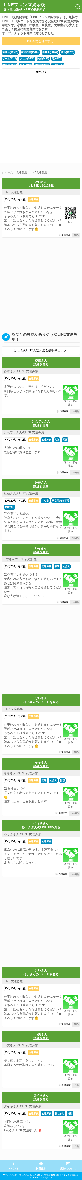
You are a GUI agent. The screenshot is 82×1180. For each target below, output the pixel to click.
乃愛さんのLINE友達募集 (21, 1045)
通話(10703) (67, 52)
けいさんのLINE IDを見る (41, 702)
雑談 (62, 780)
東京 (57, 566)
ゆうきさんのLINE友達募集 (22, 834)
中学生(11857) (50, 52)
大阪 (57, 439)
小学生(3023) (42, 64)
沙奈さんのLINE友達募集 (21, 371)
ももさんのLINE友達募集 (21, 773)
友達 (44, 780)
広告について (68, 1168)
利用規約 (41, 1168)
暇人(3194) (26, 64)
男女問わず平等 (60, 500)
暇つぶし (59, 1113)
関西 (65, 439)
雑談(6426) (43, 58)
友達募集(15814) (30, 52)
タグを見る (41, 72)
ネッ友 (45, 500)
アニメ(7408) (27, 58)
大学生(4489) (9, 64)
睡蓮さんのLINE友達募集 (21, 493)
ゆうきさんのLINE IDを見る (41, 827)
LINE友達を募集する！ (41, 41)
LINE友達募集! (14, 192)
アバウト (13, 1168)
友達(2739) (58, 64)
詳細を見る (41, 364)
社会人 (66, 566)
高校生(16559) (10, 52)
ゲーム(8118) (9, 58)
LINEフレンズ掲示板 (24, 6)
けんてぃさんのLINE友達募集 (24, 432)
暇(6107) (56, 58)
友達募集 (34, 199)
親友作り (9, 507)
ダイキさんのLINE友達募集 (22, 1106)
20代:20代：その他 (15, 199)
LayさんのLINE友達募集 (20, 559)
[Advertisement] (41, 120)
